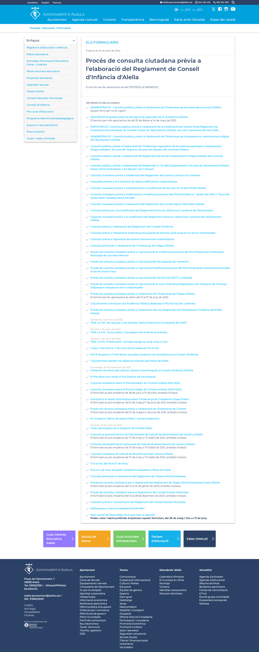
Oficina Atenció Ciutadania (136, 617)
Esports (124, 593)
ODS (82, 633)
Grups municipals (90, 590)
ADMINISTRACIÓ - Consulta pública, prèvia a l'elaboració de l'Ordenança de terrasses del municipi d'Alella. (156, 107)
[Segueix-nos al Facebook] (220, 10)
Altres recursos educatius (43, 71)
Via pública (126, 647)
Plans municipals (90, 617)
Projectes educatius (39, 77)
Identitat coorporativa (172, 590)
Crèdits (28, 605)
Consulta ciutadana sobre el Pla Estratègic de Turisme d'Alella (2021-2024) (136, 389)
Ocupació (125, 613)
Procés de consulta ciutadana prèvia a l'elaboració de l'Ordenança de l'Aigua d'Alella (142, 293)
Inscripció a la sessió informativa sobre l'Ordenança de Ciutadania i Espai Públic (139, 399)
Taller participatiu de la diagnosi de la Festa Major (121, 428)
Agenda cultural (85, 19)
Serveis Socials (128, 637)
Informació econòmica (93, 600)
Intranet (29, 615)
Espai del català (222, 19)
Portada (35, 28)
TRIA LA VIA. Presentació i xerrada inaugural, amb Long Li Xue (129, 341)
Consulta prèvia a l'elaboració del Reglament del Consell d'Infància (131, 226)
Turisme (109, 19)
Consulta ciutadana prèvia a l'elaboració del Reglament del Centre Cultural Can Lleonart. (145, 175)
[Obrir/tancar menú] (50, 40)
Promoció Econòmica (133, 623)
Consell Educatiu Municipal (45, 98)
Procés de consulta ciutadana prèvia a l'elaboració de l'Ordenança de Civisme (138, 408)
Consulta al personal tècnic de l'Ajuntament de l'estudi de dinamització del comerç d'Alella (146, 434)
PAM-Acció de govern (93, 613)
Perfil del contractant (93, 620)
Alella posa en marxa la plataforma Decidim (117, 508)
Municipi (164, 583)
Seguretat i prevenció (133, 633)
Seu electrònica (89, 623)
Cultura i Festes (129, 583)
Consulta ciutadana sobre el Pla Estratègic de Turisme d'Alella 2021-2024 (135, 383)
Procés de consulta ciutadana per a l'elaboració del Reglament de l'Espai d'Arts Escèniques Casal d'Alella (155, 482)
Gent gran (126, 596)
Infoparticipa (87, 596)
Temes (124, 570)
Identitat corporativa (92, 593)
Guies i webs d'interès (41, 138)
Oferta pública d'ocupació (95, 607)
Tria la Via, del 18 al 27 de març (109, 463)
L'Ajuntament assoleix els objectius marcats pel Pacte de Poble (129, 360)
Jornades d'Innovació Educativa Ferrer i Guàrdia (47, 62)
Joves (123, 603)
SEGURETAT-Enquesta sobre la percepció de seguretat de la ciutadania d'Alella (139, 117)
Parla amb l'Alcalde (189, 19)
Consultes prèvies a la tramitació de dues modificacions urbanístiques (133, 181)
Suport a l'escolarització (42, 125)
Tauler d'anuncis (90, 627)
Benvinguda (159, 19)
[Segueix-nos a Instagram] (226, 10)
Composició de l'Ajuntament (97, 586)
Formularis (64, 28)
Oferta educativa (37, 54)
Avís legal (29, 608)
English (45, 2)
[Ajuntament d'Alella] (48, 576)
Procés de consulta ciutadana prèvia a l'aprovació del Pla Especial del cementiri (139, 261)
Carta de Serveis (90, 580)
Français (57, 2)
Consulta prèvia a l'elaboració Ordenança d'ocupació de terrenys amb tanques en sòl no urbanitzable (152, 233)
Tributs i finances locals (134, 640)
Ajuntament (57, 19)
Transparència (132, 19)
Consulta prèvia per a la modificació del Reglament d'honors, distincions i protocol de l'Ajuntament (151, 210)
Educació (48, 28)
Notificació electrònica (93, 603)
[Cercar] (232, 2)
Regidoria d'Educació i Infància (47, 47)
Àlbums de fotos (209, 583)
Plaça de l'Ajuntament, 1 (39, 578)
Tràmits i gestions (90, 630)
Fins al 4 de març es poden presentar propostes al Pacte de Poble (130, 470)
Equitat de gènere (131, 590)
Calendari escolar (38, 84)
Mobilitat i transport (132, 610)
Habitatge (126, 600)
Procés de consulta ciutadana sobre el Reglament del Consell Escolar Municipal (139, 492)
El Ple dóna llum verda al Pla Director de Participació (123, 376)
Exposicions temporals (213, 600)
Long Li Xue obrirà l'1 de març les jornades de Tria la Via (124, 348)
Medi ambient (128, 607)
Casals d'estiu (35, 91)
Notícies (204, 603)
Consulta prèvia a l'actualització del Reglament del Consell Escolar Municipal (138, 502)
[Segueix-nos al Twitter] (213, 10)
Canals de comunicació (213, 590)
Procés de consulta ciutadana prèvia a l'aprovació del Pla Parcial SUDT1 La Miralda (141, 277)
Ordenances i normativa (94, 610)
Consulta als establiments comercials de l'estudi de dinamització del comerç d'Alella (142, 444)
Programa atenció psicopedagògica (50, 118)
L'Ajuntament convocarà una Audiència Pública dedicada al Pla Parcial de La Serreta (142, 303)
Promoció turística (131, 627)
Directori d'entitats (170, 593)
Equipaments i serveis (93, 583)
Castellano (32, 2)
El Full (203, 593)
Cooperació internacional (135, 580)
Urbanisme (126, 643)
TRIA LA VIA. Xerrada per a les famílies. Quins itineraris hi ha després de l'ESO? (138, 322)
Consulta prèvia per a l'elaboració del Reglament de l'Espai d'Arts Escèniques (138, 476)
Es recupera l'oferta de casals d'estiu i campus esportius (124, 418)
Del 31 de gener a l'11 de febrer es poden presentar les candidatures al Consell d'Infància (144, 354)
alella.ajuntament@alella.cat (42, 595)
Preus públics (36, 131)
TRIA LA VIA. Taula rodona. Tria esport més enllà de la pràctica (128, 332)
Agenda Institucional (212, 580)
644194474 (31, 589)
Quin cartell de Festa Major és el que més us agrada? (122, 514)
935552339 (35, 585)
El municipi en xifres (171, 580)
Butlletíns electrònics (212, 586)
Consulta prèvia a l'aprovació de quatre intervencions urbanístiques (132, 239)
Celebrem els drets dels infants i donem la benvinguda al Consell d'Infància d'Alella (141, 370)
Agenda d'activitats (211, 576)
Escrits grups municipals (214, 596)
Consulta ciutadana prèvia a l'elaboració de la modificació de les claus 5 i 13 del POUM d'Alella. (148, 188)
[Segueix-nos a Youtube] (233, 10)
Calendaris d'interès (171, 576)
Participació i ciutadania (134, 620)
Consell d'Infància (38, 104)
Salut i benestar (129, 630)
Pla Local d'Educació (40, 111)
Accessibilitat (32, 612)
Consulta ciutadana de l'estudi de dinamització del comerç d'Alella (131, 454)
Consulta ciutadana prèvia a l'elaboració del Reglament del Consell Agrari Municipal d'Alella (147, 204)
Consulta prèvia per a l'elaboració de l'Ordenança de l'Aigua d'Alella (132, 245)
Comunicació (128, 576)
